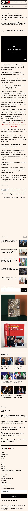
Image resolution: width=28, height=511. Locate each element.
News (10, 13)
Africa (3, 13)
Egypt (6, 13)
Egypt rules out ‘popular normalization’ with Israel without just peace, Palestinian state (19, 382)
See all (25, 237)
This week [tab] (7, 410)
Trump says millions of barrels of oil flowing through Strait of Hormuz (9, 241)
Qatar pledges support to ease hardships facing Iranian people (8, 278)
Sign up (24, 290)
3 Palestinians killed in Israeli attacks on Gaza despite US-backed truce (9, 269)
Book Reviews (4, 460)
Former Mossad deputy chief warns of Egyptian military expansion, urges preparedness (14, 422)
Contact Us (3, 480)
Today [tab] (2, 410)
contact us (22, 194)
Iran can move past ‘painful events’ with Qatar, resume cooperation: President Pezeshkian (9, 251)
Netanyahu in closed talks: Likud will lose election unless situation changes (12, 434)
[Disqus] (14, 216)
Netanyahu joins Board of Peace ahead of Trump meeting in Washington (18, 367)
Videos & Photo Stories (18, 13)
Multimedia (3, 468)
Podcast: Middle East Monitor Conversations (11, 470)
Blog (2, 462)
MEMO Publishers (5, 484)
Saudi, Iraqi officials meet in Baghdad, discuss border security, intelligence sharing (9, 260)
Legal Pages (3, 506)
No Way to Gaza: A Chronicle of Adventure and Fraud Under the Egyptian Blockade (14, 124)
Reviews (3, 466)
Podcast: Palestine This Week (8, 472)
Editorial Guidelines (5, 474)
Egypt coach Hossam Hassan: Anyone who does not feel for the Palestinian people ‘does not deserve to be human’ (6, 382)
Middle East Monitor (15, 189)
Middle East (3, 456)
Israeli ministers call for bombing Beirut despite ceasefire (6, 396)
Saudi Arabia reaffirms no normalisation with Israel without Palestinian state (13, 428)
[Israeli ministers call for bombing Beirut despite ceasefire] (7, 390)
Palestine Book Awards (6, 478)
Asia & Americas (4, 454)
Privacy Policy (4, 482)
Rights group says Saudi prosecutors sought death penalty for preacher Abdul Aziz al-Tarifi (14, 416)
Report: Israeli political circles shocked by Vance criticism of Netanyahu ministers (6, 367)
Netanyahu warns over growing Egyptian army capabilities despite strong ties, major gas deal (19, 396)
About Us (3, 476)
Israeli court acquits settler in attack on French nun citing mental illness (14, 440)
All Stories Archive (5, 485)
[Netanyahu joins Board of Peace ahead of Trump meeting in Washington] (20, 361)
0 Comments (9, 30)
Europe (2, 458)
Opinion (3, 464)
